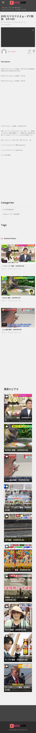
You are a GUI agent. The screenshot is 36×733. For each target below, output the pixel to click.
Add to (29, 53)
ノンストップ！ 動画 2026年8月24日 (13, 266)
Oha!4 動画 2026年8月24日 (15, 630)
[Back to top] (29, 728)
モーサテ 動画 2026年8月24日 (16, 660)
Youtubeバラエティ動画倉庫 (10, 214)
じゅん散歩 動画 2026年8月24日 (12, 329)
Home (5, 8)
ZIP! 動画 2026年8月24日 (14, 540)
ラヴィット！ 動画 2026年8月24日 (18, 570)
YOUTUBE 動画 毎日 (14, 8)
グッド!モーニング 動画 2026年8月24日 (17, 688)
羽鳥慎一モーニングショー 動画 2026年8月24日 (17, 598)
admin (13, 52)
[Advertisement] (18, 37)
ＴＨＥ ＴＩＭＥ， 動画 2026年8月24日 (18, 508)
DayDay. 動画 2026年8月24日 (11, 298)
